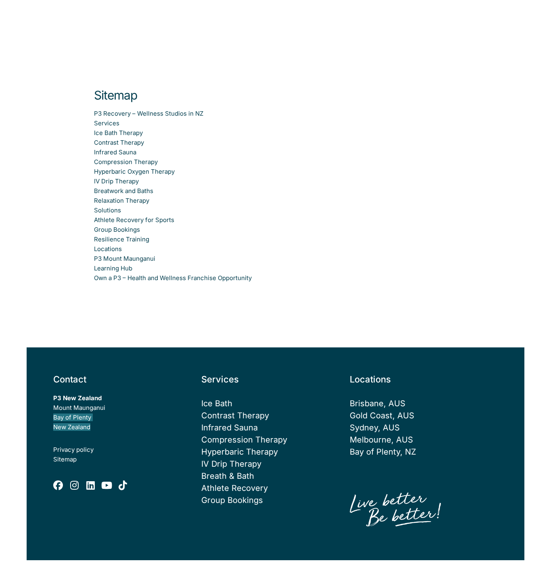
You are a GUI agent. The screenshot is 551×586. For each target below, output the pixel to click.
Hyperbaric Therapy (239, 452)
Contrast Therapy (235, 415)
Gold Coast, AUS (382, 415)
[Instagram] (74, 485)
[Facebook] (58, 485)
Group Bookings (232, 500)
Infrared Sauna (229, 427)
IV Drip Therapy (231, 464)
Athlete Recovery (234, 488)
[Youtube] (106, 485)
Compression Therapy (244, 440)
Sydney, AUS (375, 427)
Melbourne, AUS (381, 440)
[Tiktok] (122, 485)
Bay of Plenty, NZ (383, 452)
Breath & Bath (227, 476)
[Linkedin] (90, 485)
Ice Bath (216, 403)
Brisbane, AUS (377, 403)
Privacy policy (73, 449)
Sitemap (65, 459)
